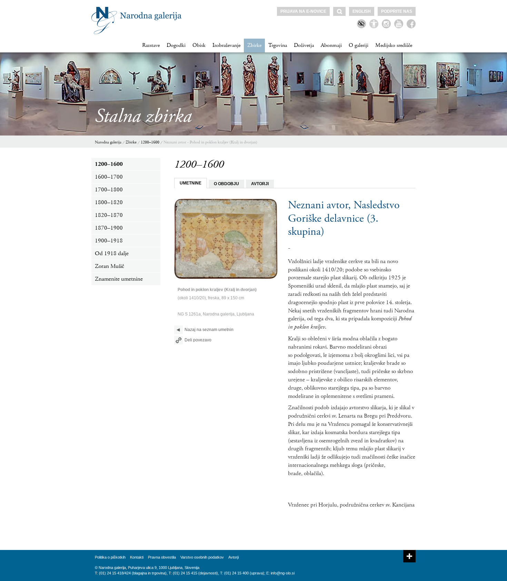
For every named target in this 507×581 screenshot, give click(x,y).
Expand (409, 556)
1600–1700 (109, 177)
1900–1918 (109, 240)
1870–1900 (109, 228)
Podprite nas (396, 11)
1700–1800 (109, 189)
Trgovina (277, 45)
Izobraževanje (226, 45)
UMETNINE (190, 183)
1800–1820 (109, 202)
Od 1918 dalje (112, 253)
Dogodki (176, 45)
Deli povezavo (198, 340)
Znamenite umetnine (119, 279)
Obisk (199, 45)
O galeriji (358, 45)
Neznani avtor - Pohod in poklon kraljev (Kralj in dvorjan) (210, 142)
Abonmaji (331, 45)
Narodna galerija (108, 142)
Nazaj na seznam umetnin (209, 329)
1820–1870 (109, 215)
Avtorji (233, 557)
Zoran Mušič (109, 266)
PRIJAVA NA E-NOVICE (303, 11)
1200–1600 (150, 142)
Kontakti (136, 557)
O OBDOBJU (226, 183)
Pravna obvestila (162, 557)
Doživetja (304, 45)
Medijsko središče (393, 45)
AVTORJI (260, 183)
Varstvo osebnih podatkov (202, 557)
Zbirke (254, 45)
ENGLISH (361, 11)
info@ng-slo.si (283, 573)
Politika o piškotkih (110, 557)
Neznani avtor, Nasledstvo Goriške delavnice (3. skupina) (344, 218)
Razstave (151, 45)
